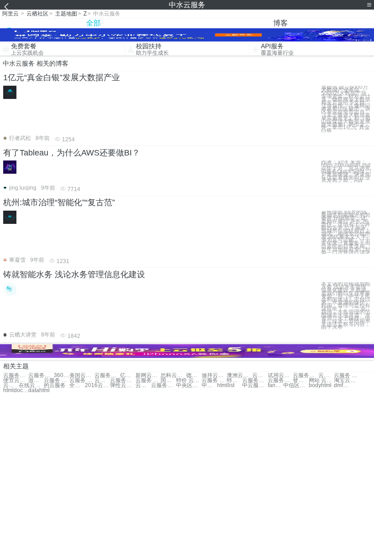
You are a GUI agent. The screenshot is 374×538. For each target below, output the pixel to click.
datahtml (39, 390)
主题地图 (66, 13)
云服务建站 (122, 380)
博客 (280, 23)
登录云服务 (300, 380)
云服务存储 (106, 375)
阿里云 (10, 13)
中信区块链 (295, 385)
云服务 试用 (214, 380)
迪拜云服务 (214, 375)
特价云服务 (234, 380)
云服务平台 (260, 375)
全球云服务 (77, 385)
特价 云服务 (188, 380)
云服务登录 (280, 380)
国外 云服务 (168, 380)
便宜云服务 (15, 380)
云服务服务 (40, 375)
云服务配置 (102, 380)
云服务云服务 (15, 375)
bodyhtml (320, 385)
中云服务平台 (254, 385)
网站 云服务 (321, 380)
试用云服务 (280, 375)
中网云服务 (209, 385)
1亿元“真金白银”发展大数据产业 (61, 77)
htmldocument (15, 390)
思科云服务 (173, 375)
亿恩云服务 (127, 375)
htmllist (225, 385)
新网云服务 (148, 375)
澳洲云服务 (239, 375)
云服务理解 (143, 385)
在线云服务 (31, 385)
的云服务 (55, 385)
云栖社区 (37, 13)
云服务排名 (163, 385)
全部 (93, 23)
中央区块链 (188, 385)
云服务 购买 (326, 375)
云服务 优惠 (81, 380)
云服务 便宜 (148, 380)
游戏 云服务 (36, 380)
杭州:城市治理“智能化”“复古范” (59, 202)
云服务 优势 (346, 375)
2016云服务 (97, 385)
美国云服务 (81, 375)
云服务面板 (254, 380)
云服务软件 (305, 375)
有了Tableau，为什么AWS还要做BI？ (71, 152)
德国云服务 (194, 375)
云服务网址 (11, 385)
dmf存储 (341, 385)
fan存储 (275, 385)
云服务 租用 (56, 380)
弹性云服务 (122, 385)
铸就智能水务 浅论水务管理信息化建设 (74, 274)
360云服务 (61, 375)
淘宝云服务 (346, 380)
